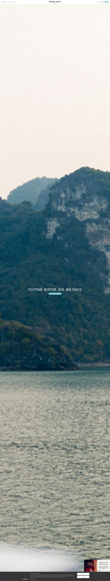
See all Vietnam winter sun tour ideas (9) (55, 293)
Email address (100, 570)
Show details (33, 579)
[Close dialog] (109, 561)
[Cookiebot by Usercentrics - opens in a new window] (25, 579)
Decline (83, 576)
